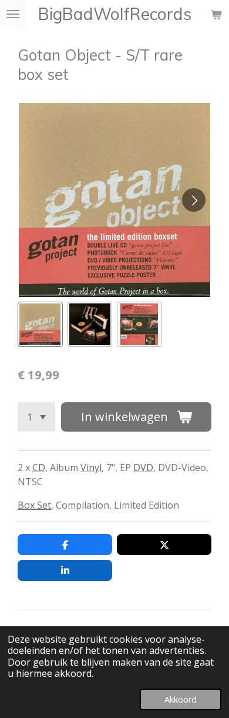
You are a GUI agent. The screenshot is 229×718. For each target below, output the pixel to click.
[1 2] (36, 417)
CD (38, 467)
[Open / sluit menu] (13, 14)
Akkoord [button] (180, 699)
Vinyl (91, 467)
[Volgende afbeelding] (194, 200)
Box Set (34, 505)
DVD (143, 467)
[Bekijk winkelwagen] (216, 14)
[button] (40, 324)
